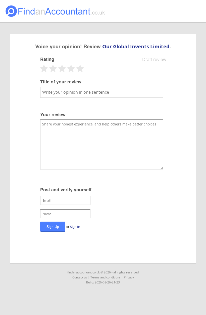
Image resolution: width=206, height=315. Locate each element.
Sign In (75, 226)
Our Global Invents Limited (136, 46)
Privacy (129, 277)
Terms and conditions (105, 277)
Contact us (79, 277)
